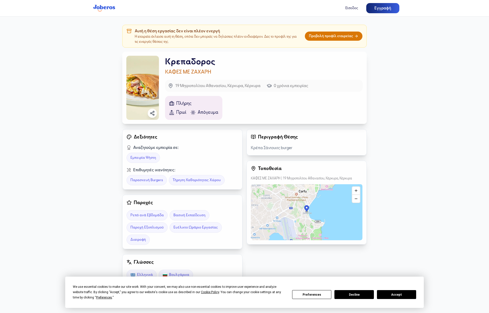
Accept (396, 294)
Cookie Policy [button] (210, 292)
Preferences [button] (104, 297)
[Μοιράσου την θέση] (152, 113)
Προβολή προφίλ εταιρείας (331, 36)
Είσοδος (351, 8)
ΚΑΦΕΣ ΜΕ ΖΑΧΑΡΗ (188, 72)
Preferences (312, 294)
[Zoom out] (356, 199)
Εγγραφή (382, 8)
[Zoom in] (356, 191)
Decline (354, 294)
